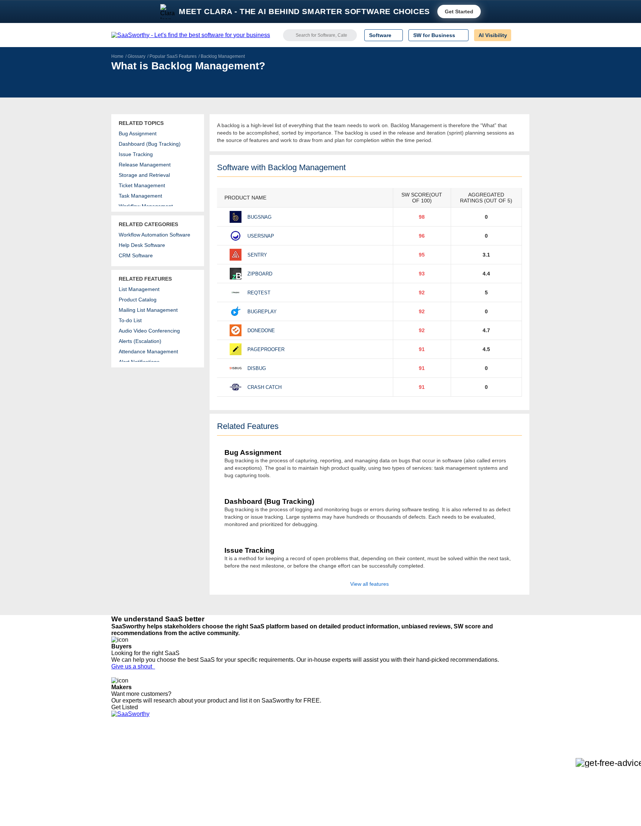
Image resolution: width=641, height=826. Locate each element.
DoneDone (261, 330)
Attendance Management (148, 351)
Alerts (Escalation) (140, 341)
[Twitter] (491, 756)
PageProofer (266, 349)
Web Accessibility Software (308, 789)
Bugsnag (259, 217)
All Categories (127, 755)
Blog (116, 782)
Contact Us (124, 802)
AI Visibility (493, 35)
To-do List (130, 320)
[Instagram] (499, 756)
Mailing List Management (148, 310)
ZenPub (208, 755)
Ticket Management (142, 185)
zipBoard (259, 274)
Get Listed (126, 707)
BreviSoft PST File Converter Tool (238, 789)
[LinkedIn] (495, 756)
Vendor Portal (127, 769)
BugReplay (262, 311)
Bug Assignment (138, 133)
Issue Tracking (136, 154)
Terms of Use (182, 755)
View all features (369, 584)
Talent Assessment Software (310, 795)
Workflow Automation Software (154, 235)
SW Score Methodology (139, 789)
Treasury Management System (313, 802)
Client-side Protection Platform (313, 775)
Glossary (136, 56)
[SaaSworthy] (190, 35)
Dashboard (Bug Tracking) (150, 144)
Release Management (145, 165)
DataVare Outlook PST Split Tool (237, 775)
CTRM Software (296, 762)
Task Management (140, 196)
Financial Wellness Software (310, 809)
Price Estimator (129, 762)
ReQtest (258, 292)
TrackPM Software (220, 748)
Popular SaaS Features (173, 56)
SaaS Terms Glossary (136, 795)
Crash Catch (264, 387)
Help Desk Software (142, 245)
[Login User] (520, 35)
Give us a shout (133, 666)
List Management (139, 289)
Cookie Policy (182, 762)
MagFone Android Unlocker (231, 762)
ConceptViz (212, 809)
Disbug (256, 368)
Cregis (206, 782)
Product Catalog (138, 300)
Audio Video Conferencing (149, 331)
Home (117, 56)
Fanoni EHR (213, 769)
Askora (207, 802)
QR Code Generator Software (312, 769)
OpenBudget (214, 795)
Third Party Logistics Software (312, 755)
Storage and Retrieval (144, 175)
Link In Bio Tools (296, 782)
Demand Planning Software (309, 748)
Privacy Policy (183, 748)
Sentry (257, 255)
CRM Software (136, 255)
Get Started (459, 11)
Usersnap (260, 236)
